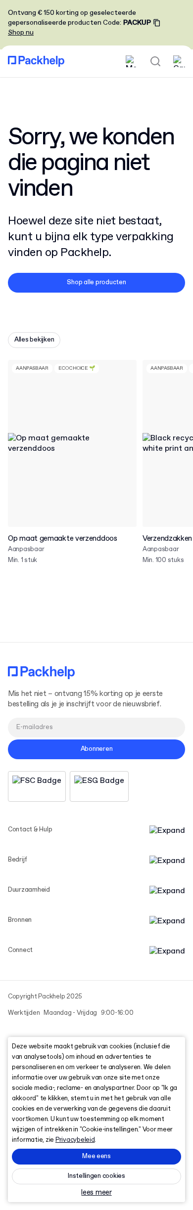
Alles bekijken (34, 340)
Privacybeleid (75, 1140)
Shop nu (21, 32)
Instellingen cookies (96, 1176)
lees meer (96, 1193)
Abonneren (97, 749)
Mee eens (96, 1156)
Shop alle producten (96, 282)
